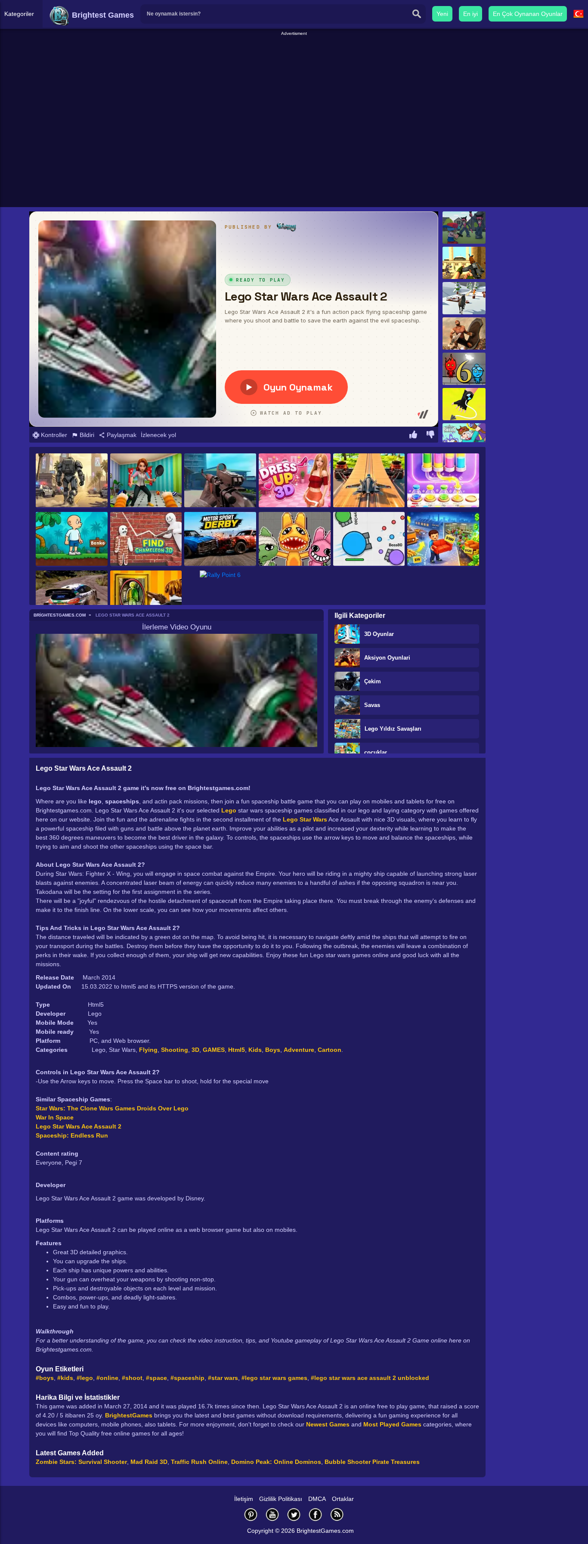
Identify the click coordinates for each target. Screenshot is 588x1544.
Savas (372, 705)
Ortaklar (343, 1498)
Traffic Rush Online (199, 1461)
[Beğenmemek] (430, 435)
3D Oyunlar (379, 634)
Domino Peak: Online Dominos (276, 1461)
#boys (45, 1377)
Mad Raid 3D (148, 1461)
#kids (65, 1377)
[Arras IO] (369, 539)
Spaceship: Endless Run (72, 1135)
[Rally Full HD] (72, 598)
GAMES (214, 1049)
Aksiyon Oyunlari (387, 657)
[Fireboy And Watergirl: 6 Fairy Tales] (464, 369)
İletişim (243, 1498)
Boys (272, 1049)
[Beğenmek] (413, 435)
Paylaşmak (120, 434)
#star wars (223, 1377)
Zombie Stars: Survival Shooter (81, 1461)
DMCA (317, 1498)
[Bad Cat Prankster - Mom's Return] (146, 480)
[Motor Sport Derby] (220, 539)
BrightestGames (128, 1415)
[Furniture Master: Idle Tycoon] (443, 539)
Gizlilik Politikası (280, 1498)
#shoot (132, 1377)
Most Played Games (392, 1424)
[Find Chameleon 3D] (146, 539)
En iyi (470, 13)
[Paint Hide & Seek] (146, 598)
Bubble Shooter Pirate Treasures (372, 1461)
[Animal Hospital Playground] (295, 539)
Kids (255, 1049)
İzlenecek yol (158, 434)
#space (156, 1377)
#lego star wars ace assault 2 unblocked (370, 1377)
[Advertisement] (294, 56)
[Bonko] (72, 539)
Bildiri (86, 434)
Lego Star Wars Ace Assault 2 (78, 1126)
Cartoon (329, 1049)
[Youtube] (272, 1514)
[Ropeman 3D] (464, 404)
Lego (228, 810)
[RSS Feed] (337, 1514)
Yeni (442, 13)
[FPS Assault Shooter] (464, 263)
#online (107, 1377)
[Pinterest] (251, 1514)
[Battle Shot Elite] (220, 480)
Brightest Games (102, 15)
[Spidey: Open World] (72, 480)
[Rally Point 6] (220, 590)
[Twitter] (294, 1514)
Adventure (299, 1049)
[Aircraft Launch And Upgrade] (369, 480)
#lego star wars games (274, 1377)
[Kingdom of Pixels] (464, 439)
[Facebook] (315, 1514)
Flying (148, 1049)
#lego (85, 1377)
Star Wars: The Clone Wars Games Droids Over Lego (112, 1108)
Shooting (174, 1049)
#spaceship (187, 1377)
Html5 (236, 1049)
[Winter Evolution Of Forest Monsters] (464, 298)
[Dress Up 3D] (295, 480)
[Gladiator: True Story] (464, 333)
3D (195, 1049)
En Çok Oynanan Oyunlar (528, 13)
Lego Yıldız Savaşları (393, 728)
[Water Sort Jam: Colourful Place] (443, 480)
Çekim (372, 681)
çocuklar (375, 752)
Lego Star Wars (305, 819)
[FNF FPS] (464, 227)
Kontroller (53, 434)
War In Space (55, 1117)
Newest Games (328, 1424)
